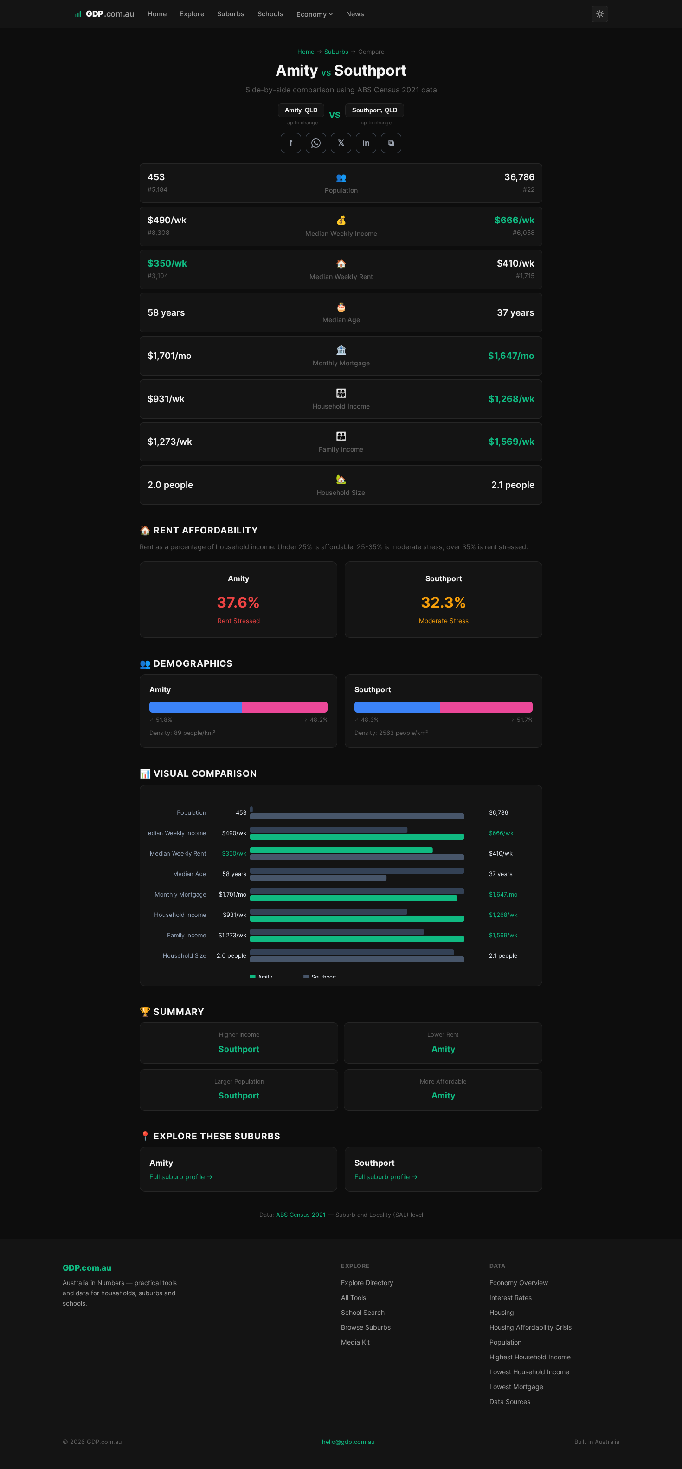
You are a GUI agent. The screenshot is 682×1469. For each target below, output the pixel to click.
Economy (311, 14)
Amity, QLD (301, 110)
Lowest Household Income (529, 1372)
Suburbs (230, 14)
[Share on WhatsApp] (316, 143)
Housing (501, 1312)
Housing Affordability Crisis (530, 1327)
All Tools (353, 1297)
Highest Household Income (530, 1357)
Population (505, 1342)
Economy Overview (518, 1283)
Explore (192, 14)
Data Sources (509, 1401)
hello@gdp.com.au (348, 1441)
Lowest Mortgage (516, 1387)
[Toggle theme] (600, 14)
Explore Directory (367, 1283)
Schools (270, 14)
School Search (363, 1312)
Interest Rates (510, 1297)
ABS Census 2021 (301, 1214)
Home (157, 14)
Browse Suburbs (366, 1327)
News (355, 14)
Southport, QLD (374, 110)
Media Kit (355, 1342)
